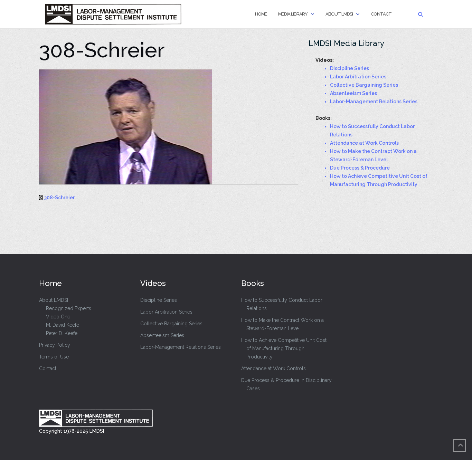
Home (261, 14)
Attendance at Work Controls (273, 368)
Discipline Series (158, 300)
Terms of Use (54, 357)
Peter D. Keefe (61, 333)
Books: (323, 118)
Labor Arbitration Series (166, 312)
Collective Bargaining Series (171, 323)
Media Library (293, 14)
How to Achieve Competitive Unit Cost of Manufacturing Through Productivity (284, 348)
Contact (381, 14)
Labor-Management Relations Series (180, 347)
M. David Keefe (62, 325)
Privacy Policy (54, 345)
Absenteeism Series (162, 335)
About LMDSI (339, 14)
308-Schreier (59, 197)
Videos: (324, 60)
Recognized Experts (68, 308)
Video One (58, 316)
